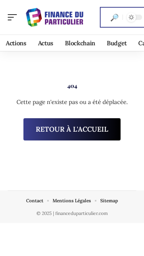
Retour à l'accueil (72, 129)
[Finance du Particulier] (55, 17)
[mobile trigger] (14, 17)
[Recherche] (114, 17)
